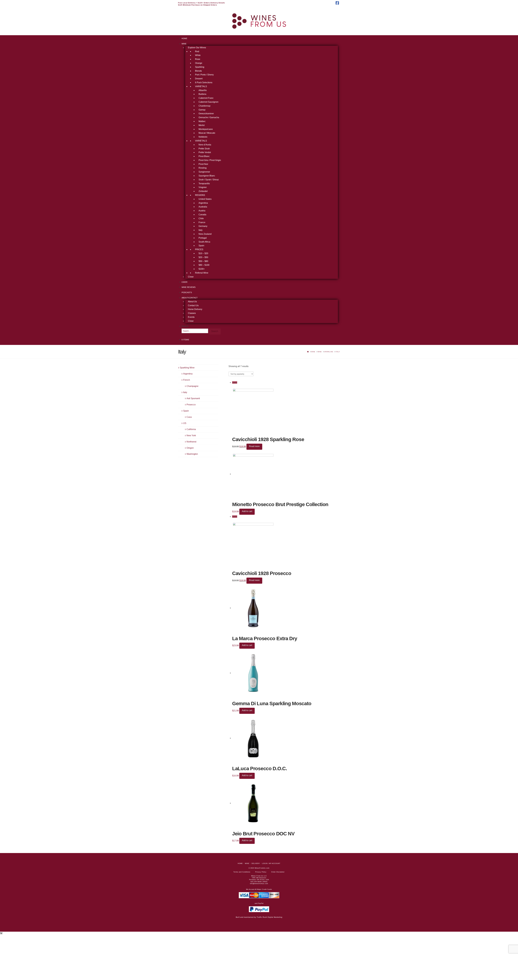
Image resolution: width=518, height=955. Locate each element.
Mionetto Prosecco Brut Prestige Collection (280, 504)
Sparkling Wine (187, 367)
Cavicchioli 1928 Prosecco (261, 573)
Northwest (191, 442)
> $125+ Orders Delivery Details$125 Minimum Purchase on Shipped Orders (201, 4)
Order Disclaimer (278, 872)
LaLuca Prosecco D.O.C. (259, 768)
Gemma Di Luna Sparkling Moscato (271, 703)
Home (240, 863)
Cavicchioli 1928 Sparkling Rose (268, 439)
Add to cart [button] (247, 511)
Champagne (192, 386)
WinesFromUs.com (262, 868)
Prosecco (191, 404)
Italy (185, 392)
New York (191, 435)
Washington (192, 454)
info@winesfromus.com (259, 883)
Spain (186, 411)
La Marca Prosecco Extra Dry (264, 638)
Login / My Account (271, 863)
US (184, 423)
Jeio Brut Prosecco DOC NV (263, 833)
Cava (189, 417)
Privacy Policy (260, 872)
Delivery (256, 863)
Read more (254, 446)
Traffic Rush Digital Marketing (269, 917)
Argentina (187, 374)
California (191, 429)
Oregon (190, 448)
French (186, 380)
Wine (247, 863)
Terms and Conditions (241, 872)
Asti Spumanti (193, 398)
